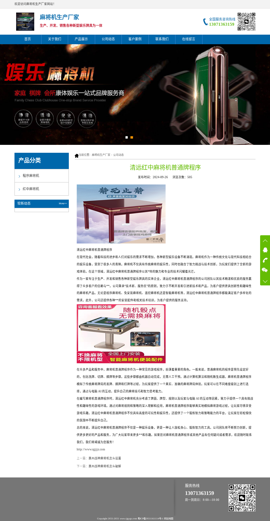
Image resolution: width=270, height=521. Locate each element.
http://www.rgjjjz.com (91, 449)
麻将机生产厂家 (101, 154)
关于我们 (54, 39)
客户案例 (135, 39)
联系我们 (162, 39)
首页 (27, 39)
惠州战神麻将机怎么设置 (105, 458)
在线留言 (188, 39)
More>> (63, 203)
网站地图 (168, 518)
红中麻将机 (31, 189)
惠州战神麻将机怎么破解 (105, 466)
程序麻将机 (31, 176)
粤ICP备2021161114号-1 (150, 518)
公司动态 (108, 39)
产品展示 (81, 39)
